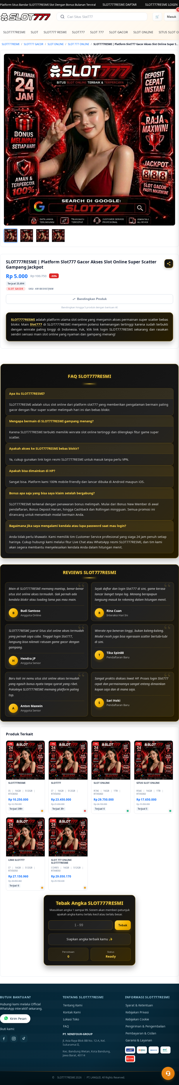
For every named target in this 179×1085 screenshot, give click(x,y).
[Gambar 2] (27, 236)
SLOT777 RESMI (55, 32)
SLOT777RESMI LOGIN (161, 4)
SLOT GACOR (118, 32)
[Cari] (62, 16)
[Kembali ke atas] (169, 1062)
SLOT (34, 32)
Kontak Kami (72, 1012)
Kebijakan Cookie (137, 1019)
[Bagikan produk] (168, 263)
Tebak (122, 925)
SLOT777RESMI (14, 32)
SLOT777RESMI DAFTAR (120, 4)
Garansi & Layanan (139, 1040)
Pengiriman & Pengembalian (145, 1026)
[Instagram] (13, 1038)
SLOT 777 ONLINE (78, 44)
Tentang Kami (72, 1005)
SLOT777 (78, 32)
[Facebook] (3, 1038)
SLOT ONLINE (143, 32)
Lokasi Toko (71, 1019)
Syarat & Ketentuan (139, 1005)
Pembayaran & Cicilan (141, 1033)
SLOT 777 (97, 32)
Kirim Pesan (18, 1019)
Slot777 (36, 324)
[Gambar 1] (11, 236)
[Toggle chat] (168, 1073)
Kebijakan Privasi (137, 1012)
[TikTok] (24, 1038)
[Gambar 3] (43, 236)
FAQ (66, 1026)
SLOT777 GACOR (33, 44)
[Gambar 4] (58, 236)
